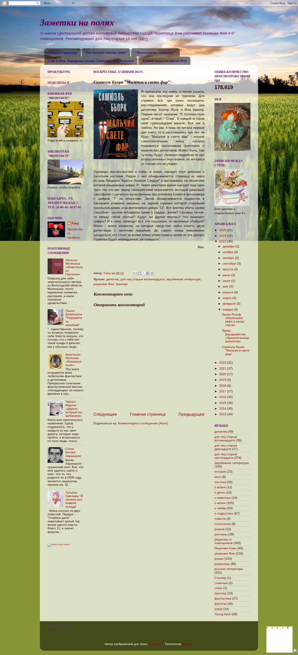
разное (219, 529)
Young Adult (222, 614)
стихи (218, 588)
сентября (230, 263)
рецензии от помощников (223, 541)
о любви (220, 508)
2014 (223, 408)
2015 (223, 403)
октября (229, 258)
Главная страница (63, 52)
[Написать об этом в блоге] (139, 273)
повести (220, 518)
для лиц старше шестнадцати (225, 456)
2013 (223, 414)
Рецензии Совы (225, 548)
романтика (222, 564)
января (228, 309)
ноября (228, 252)
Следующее (105, 414)
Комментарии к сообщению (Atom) (143, 423)
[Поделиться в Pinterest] (152, 273)
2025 (223, 230)
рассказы (221, 534)
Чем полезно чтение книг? (106, 52)
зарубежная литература (183, 279)
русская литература (228, 569)
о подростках (223, 513)
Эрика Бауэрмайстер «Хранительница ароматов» (235, 336)
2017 (223, 391)
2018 (223, 385)
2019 (223, 379)
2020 (223, 374)
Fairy (75, 223)
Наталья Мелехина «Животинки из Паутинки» (74, 267)
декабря (229, 246)
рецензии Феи (104, 284)
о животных (222, 497)
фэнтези (220, 603)
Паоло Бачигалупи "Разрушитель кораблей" (73, 318)
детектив (112, 279)
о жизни (220, 503)
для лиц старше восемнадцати (142, 279)
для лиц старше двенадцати (225, 447)
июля (227, 275)
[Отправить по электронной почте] (135, 273)
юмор (218, 609)
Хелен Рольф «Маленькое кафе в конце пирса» (233, 320)
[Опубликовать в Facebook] (148, 273)
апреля (228, 292)
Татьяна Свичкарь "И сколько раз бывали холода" (74, 499)
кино (217, 477)
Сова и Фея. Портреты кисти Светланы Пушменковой (91, 60)
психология (222, 524)
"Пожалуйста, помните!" (155, 52)
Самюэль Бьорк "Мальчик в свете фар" (235, 350)
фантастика (222, 598)
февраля (229, 303)
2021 (223, 368)
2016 (223, 397)
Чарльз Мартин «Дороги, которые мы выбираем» (73, 408)
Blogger (187, 644)
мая (226, 286)
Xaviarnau (156, 644)
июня (227, 280)
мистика (220, 482)
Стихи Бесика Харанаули (73, 452)
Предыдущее (191, 414)
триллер (121, 284)
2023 (223, 241)
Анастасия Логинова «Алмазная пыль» (73, 360)
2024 (223, 235)
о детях (219, 492)
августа (228, 269)
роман (219, 558)
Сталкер (220, 577)
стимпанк (221, 583)
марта (227, 298)
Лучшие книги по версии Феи (164, 60)
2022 (223, 362)
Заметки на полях (77, 22)
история (220, 471)
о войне (220, 487)
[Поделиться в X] (144, 273)
